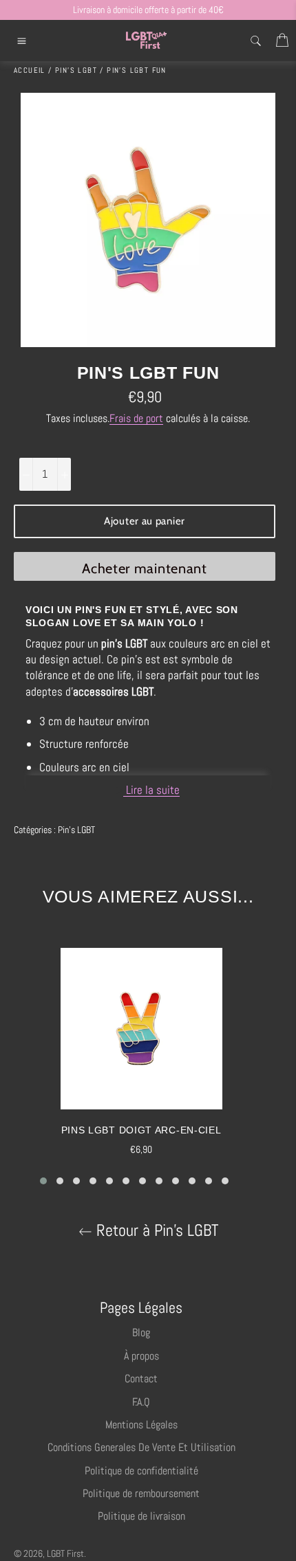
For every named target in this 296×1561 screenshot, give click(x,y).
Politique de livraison (141, 1516)
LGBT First (65, 1554)
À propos (141, 1356)
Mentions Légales (141, 1424)
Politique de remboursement (141, 1493)
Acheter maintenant (144, 568)
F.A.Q (141, 1402)
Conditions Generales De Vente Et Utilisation (141, 1447)
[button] (43, 1181)
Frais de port (136, 418)
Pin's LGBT (76, 829)
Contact (141, 1378)
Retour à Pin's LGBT (155, 1230)
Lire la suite (151, 789)
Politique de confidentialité (141, 1470)
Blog (141, 1332)
